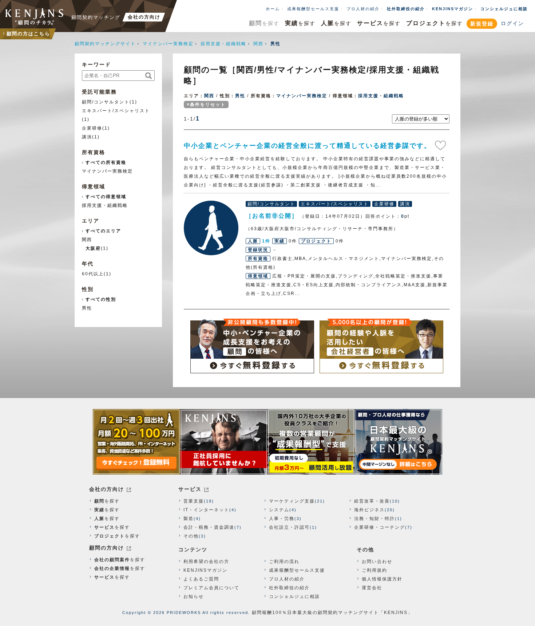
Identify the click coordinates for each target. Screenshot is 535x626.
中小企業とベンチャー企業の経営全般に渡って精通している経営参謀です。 (307, 145)
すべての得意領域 (106, 196)
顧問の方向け (106, 548)
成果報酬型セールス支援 (313, 9)
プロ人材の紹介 (363, 9)
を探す (264, 23)
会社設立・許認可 (289, 527)
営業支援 (193, 501)
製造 (188, 518)
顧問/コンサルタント (106, 102)
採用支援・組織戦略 (223, 43)
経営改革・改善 (372, 501)
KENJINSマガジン (452, 9)
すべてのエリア (103, 230)
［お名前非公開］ (211, 228)
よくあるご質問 (201, 579)
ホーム (273, 9)
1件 (266, 241)
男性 (240, 95)
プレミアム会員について (211, 587)
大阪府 (93, 248)
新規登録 (482, 24)
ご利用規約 (374, 570)
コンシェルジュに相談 (504, 9)
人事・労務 (281, 518)
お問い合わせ (377, 561)
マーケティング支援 (292, 501)
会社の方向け (106, 489)
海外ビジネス (369, 509)
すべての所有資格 (106, 162)
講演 (87, 136)
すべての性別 (101, 299)
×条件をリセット (206, 104)
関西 (258, 43)
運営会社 (372, 587)
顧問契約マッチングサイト (105, 43)
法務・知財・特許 (374, 518)
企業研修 (92, 128)
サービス (190, 489)
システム (279, 509)
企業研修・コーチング (379, 527)
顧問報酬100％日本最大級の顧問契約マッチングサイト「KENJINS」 (332, 612)
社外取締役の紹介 (406, 9)
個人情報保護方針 (382, 579)
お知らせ (193, 596)
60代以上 (93, 273)
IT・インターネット (206, 509)
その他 (191, 536)
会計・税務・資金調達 (208, 527)
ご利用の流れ (284, 561)
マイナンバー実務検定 (168, 43)
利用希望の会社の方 (206, 561)
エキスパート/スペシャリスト (116, 110)
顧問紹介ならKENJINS (34, 16)
